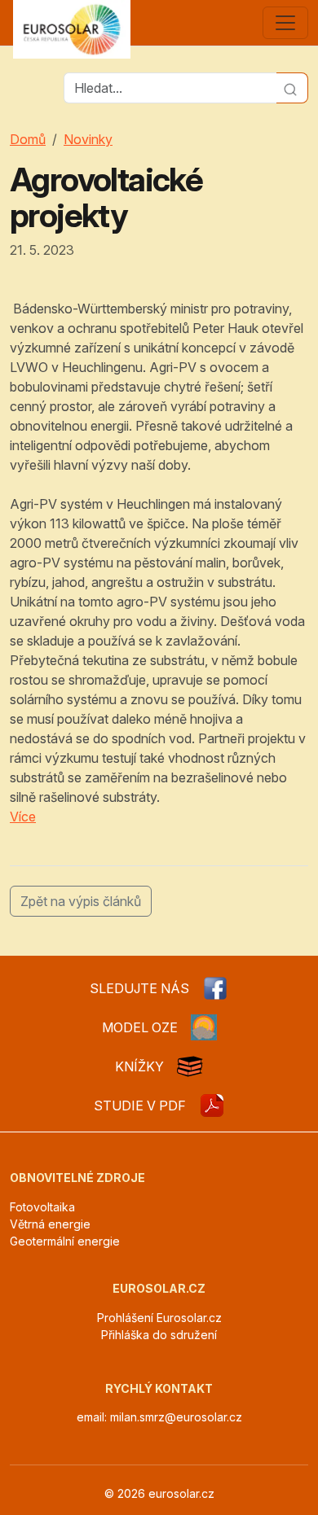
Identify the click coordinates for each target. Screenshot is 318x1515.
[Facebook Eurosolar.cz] (215, 988)
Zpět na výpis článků (80, 901)
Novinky (88, 139)
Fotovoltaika (42, 1207)
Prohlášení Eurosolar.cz (159, 1318)
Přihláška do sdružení (159, 1335)
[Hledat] (292, 87)
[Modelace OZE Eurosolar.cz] (204, 1027)
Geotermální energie (65, 1241)
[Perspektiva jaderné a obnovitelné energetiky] (212, 1105)
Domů (28, 139)
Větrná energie (50, 1224)
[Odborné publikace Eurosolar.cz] (190, 1066)
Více (23, 816)
